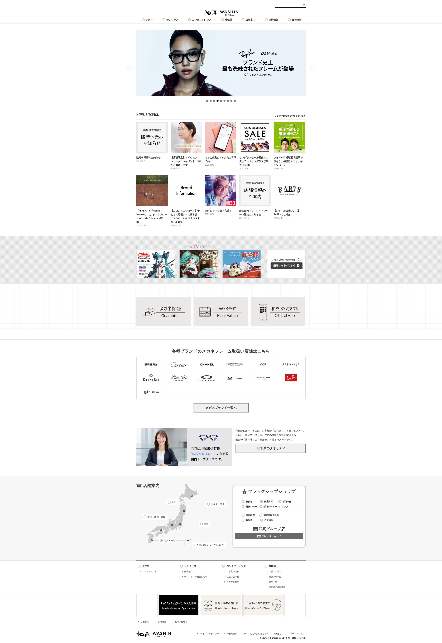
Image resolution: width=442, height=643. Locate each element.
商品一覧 (273, 582)
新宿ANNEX (251, 506)
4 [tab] (218, 101)
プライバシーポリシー (208, 633)
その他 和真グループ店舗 (207, 545)
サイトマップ (298, 633)
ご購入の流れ (233, 571)
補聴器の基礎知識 (277, 587)
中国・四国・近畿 (156, 517)
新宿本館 (286, 501)
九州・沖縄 (169, 540)
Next (312, 68)
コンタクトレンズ (201, 19)
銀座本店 (268, 501)
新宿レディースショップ (275, 506)
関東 (206, 524)
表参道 (249, 501)
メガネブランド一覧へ (221, 408)
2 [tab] (211, 101)
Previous (129, 68)
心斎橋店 (268, 520)
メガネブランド (149, 571)
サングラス (172, 19)
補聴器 (228, 19)
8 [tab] (232, 101)
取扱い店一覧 (233, 576)
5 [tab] (221, 101)
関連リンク (280, 633)
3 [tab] (215, 101)
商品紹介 (188, 571)
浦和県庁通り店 (271, 515)
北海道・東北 (217, 504)
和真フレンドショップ (269, 536)
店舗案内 (250, 19)
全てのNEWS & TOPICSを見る (291, 116)
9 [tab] (235, 101)
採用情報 (273, 19)
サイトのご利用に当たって (256, 633)
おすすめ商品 (233, 582)
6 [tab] (225, 101)
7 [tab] (228, 101)
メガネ (149, 19)
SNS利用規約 (231, 633)
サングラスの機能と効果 (195, 576)
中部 (174, 502)
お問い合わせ (181, 622)
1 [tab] (208, 101)
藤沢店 (249, 520)
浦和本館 (250, 515)
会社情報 (296, 19)
